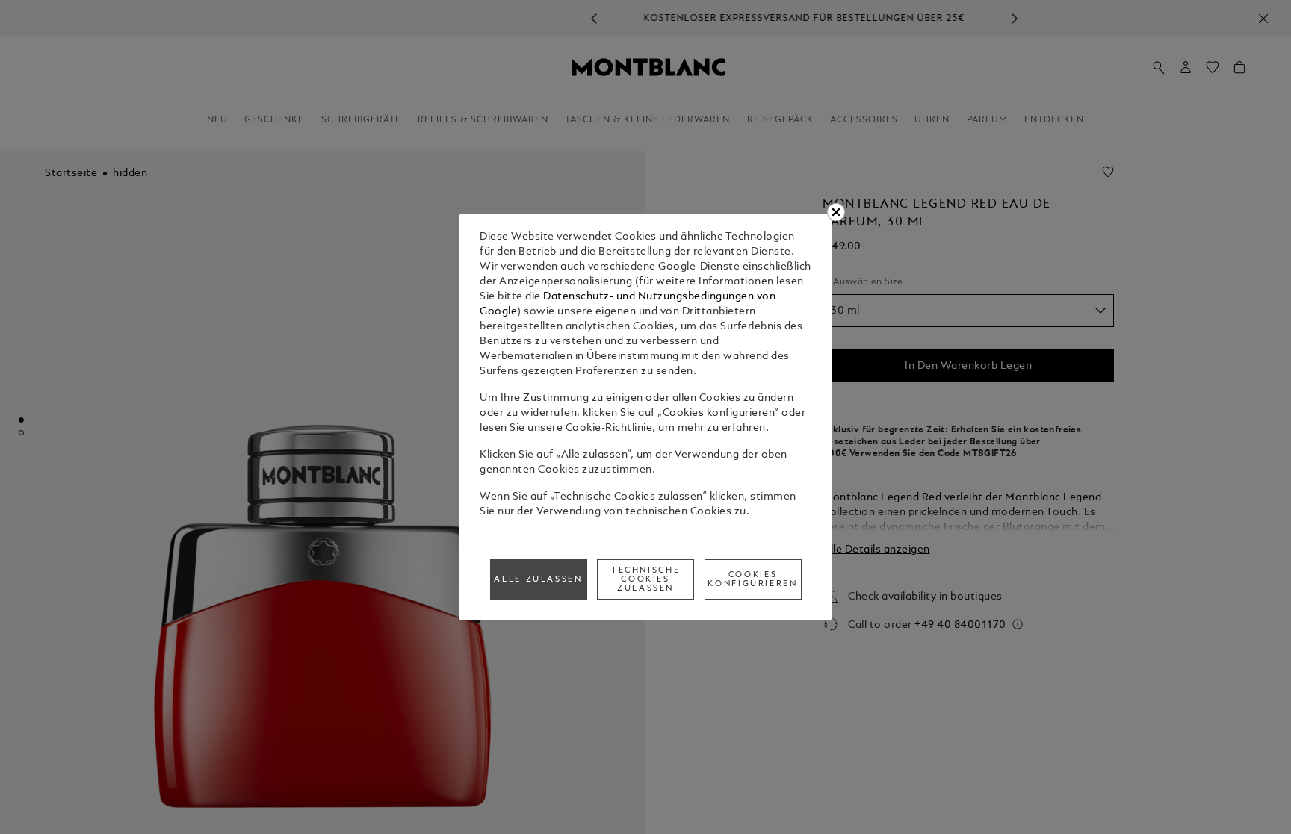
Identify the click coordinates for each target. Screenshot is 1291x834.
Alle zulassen (538, 579)
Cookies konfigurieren (752, 579)
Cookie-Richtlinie (609, 428)
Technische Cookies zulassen (645, 579)
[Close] (836, 212)
